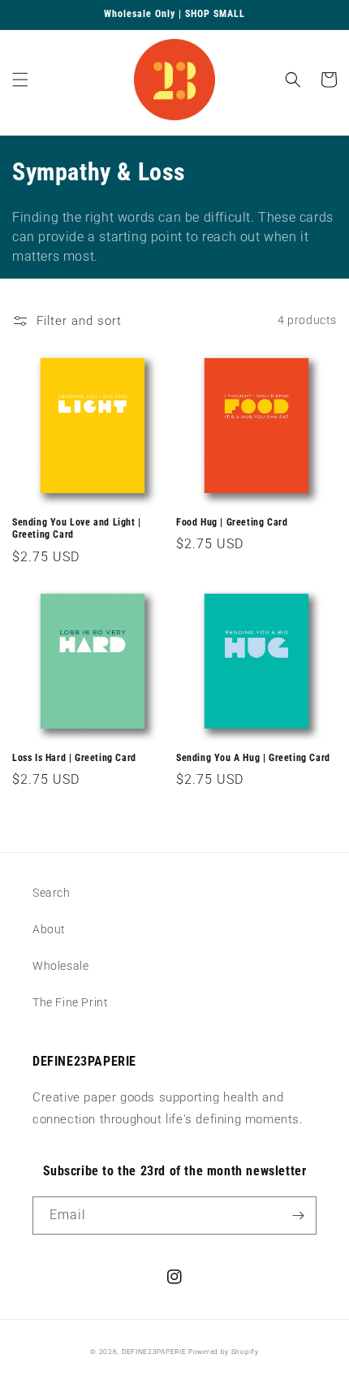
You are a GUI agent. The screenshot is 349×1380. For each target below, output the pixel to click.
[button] (20, 79)
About (49, 929)
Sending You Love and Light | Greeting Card (76, 529)
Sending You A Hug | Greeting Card (253, 758)
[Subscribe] (298, 1215)
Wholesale (60, 965)
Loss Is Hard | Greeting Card (74, 758)
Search (51, 892)
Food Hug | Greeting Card (231, 522)
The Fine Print (70, 1002)
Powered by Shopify (223, 1352)
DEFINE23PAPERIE (154, 1352)
